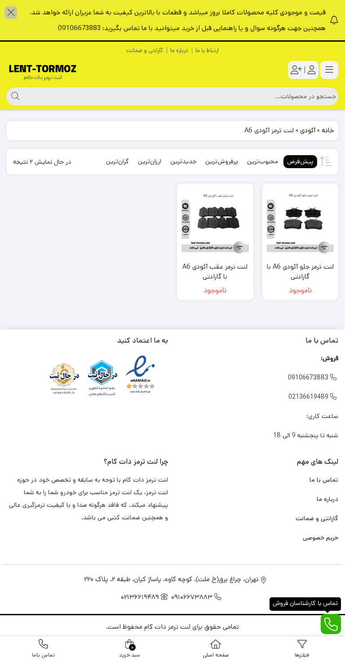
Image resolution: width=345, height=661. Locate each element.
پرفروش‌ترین (221, 161)
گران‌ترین (117, 161)
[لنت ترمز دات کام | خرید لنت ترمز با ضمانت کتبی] (43, 70)
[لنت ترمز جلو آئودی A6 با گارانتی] (300, 221)
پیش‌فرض (300, 161)
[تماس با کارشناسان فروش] (331, 624)
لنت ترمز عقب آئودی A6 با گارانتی (215, 272)
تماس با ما (324, 479)
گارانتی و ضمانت (144, 50)
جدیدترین (183, 161)
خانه (328, 130)
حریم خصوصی (320, 537)
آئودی (307, 130)
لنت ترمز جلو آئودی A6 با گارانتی (300, 272)
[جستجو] (14, 96)
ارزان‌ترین (149, 161)
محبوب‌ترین (262, 161)
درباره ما (179, 50)
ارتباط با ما (207, 50)
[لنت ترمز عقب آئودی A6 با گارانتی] (215, 221)
